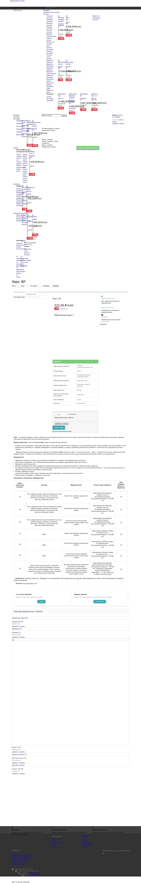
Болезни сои (50, 42)
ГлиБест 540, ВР (17, 769)
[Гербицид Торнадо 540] (70, 618)
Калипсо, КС (68, 67)
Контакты (95, 19)
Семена (49, 97)
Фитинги (26, 253)
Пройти (41, 601)
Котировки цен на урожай (51, 12)
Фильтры (27, 254)
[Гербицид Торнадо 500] (30, 123)
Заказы (84, 839)
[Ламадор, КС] (84, 95)
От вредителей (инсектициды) (20, 269)
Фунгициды (19, 123)
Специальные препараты (21, 213)
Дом (14, 286)
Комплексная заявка (18, 862)
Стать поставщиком (18, 864)
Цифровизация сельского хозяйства (23, 855)
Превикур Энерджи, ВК (61, 25)
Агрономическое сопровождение (22, 857)
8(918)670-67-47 (89, 801)
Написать (103, 349)
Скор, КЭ (60, 98)
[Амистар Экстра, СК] (70, 754)
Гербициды (19, 120)
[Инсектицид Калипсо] (69, 62)
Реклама (14, 853)
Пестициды (50, 98)
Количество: (72, 414)
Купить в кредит (58, 427)
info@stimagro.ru (35, 874)
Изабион (34, 219)
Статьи (29, 244)
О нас (53, 845)
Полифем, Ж (30, 221)
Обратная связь (57, 839)
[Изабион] (34, 216)
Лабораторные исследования (21, 860)
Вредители (96, 16)
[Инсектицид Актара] (61, 62)
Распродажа (96, 18)
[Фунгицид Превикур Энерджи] (61, 18)
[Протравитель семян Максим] (36, 123)
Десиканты (25, 125)
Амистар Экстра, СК (19, 758)
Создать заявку (100, 601)
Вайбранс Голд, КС (32, 157)
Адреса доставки (87, 843)
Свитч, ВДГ (68, 22)
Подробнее (103, 324)
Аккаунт (85, 836)
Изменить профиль (88, 845)
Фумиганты (25, 136)
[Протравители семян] (70, 3)
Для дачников (31, 242)
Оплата (54, 846)
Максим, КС (34, 129)
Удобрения (50, 100)
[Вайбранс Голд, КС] (32, 151)
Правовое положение (58, 843)
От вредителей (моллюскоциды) (26, 258)
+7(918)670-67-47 (33, 873)
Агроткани (33, 237)
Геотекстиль (20, 245)
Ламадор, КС (83, 99)
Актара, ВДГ (60, 67)
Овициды (19, 132)
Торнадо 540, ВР (17, 621)
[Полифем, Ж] (30, 217)
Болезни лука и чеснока (49, 56)
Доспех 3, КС (16, 747)
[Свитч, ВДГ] (68, 17)
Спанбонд (19, 243)
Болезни (46, 14)
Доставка (55, 841)
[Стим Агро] (26, 11)
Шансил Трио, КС (94, 99)
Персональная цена (63, 315)
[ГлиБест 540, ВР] (70, 765)
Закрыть (57, 357)
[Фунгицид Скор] (62, 95)
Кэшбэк (84, 846)
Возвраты (85, 841)
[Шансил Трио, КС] (95, 95)
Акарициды (19, 129)
